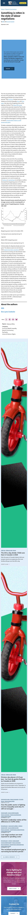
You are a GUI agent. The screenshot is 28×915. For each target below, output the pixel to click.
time (18, 101)
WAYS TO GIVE (13, 888)
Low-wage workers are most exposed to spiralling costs (11, 836)
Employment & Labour (5, 799)
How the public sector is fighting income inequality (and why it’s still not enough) (13, 807)
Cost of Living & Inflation (13, 825)
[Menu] (4, 3)
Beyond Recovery (4, 825)
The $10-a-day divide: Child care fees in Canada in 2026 (13, 554)
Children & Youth (9, 550)
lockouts (4, 180)
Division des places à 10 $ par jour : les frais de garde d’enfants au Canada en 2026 (13, 779)
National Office (11, 324)
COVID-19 (20, 825)
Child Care (3, 550)
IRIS (3, 21)
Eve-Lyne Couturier (10, 21)
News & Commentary (11, 9)
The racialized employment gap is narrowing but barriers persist (13, 850)
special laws (11, 180)
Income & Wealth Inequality (9, 328)
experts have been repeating (11, 250)
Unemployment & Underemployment (17, 829)
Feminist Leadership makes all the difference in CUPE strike (13, 821)
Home (2, 9)
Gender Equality (4, 812)
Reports (14, 550)
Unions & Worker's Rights (8, 334)
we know (10, 99)
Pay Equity (5, 332)
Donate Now (23, 3)
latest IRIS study (17, 105)
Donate (8, 68)
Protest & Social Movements (15, 814)
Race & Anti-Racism (5, 844)
